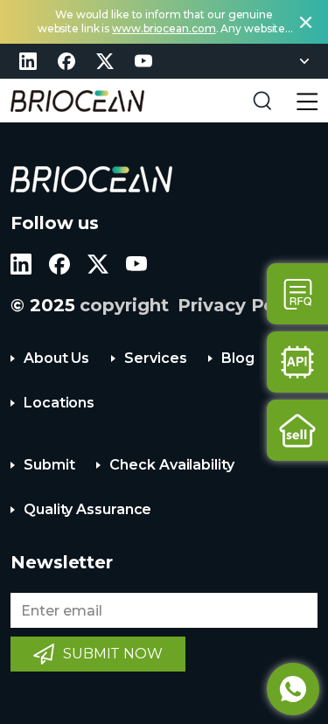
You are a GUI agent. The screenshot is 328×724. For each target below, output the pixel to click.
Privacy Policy (242, 305)
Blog (238, 358)
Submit (49, 464)
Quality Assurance (87, 509)
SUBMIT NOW (113, 653)
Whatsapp (293, 689)
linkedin (27, 61)
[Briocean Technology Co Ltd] (77, 101)
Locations (59, 402)
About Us (56, 358)
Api (297, 362)
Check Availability (171, 464)
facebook (66, 61)
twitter (104, 61)
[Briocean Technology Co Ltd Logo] (91, 179)
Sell (297, 430)
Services (155, 358)
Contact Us (297, 293)
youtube (143, 61)
